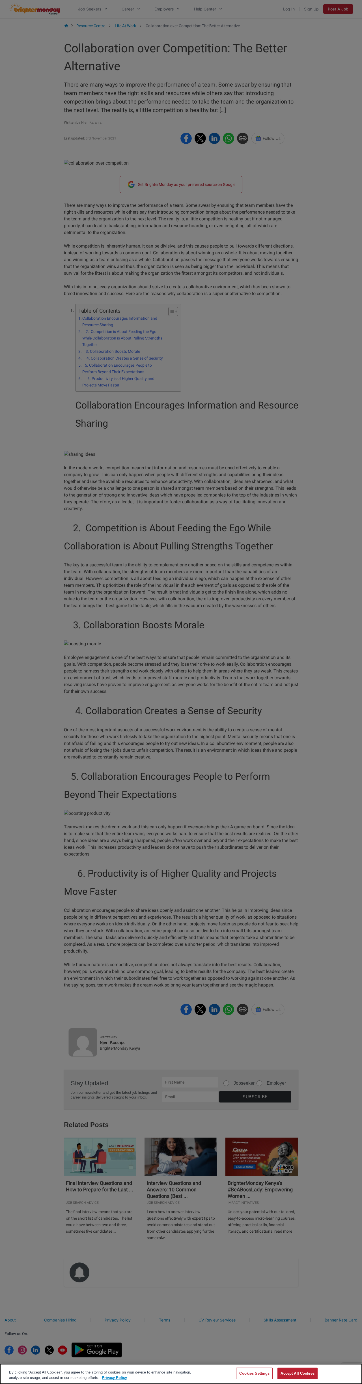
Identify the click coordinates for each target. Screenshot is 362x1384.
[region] (181, 1374)
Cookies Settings (254, 1373)
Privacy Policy (114, 1378)
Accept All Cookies (297, 1373)
